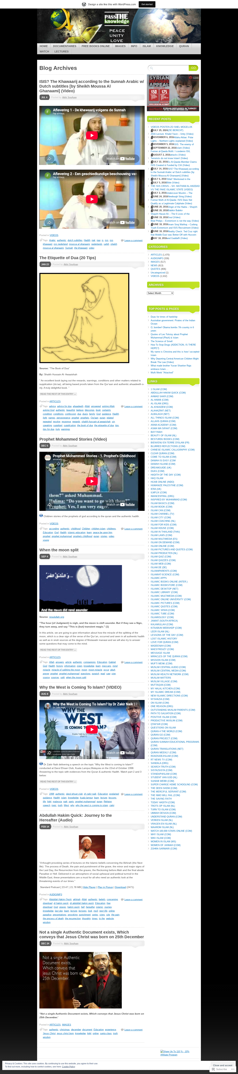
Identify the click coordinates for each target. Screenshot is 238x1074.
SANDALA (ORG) (159, 763)
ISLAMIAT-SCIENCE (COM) (165, 574)
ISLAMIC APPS (159, 578)
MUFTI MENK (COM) (161, 663)
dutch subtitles (75, 240)
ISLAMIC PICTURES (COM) (165, 603)
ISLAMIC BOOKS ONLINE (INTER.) (169, 581)
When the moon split (59, 550)
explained (114, 794)
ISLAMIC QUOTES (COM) (164, 606)
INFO (134, 46)
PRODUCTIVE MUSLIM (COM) (166, 720)
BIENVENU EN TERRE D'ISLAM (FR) (170, 442)
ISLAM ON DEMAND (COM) (165, 542)
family (92, 414)
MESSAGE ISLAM (160, 653)
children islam (98, 528)
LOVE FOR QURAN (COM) (164, 642)
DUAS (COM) (157, 471)
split (62, 677)
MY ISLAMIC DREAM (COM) (165, 692)
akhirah (76, 899)
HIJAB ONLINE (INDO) (162, 482)
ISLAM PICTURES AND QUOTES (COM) (172, 549)
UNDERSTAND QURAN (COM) (166, 816)
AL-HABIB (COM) (159, 400)
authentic (61, 240)
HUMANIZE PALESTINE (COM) (167, 485)
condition (47, 414)
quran (102, 417)
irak (93, 240)
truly (58, 429)
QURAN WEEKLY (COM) (163, 752)
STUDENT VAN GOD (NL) (164, 777)
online (112, 911)
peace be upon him (102, 532)
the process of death (53, 918)
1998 (51, 794)
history (59, 666)
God (98, 414)
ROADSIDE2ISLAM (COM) (164, 756)
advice (52, 406)
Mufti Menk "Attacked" (162, 372)
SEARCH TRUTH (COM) (163, 766)
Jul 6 (44, 97)
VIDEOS (54, 235)
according (54, 528)
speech (46, 805)
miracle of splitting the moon (66, 669)
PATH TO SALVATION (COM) (166, 713)
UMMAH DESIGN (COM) (163, 813)
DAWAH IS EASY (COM (163, 460)
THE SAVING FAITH (161, 798)
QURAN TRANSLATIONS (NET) (167, 749)
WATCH (44, 51)
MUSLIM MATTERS (161, 677)
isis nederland (61, 244)
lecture (103, 797)
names (51, 417)
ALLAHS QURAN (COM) (163, 421)
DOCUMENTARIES (64, 46)
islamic (99, 907)
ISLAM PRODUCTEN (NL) (164, 553)
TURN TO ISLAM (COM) (163, 809)
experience (110, 1029)
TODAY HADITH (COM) (163, 802)
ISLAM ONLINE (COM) (162, 546)
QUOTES (155, 269)
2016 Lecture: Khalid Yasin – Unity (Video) (172, 134)
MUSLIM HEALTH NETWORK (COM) (170, 674)
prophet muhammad (62, 536)
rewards (76, 421)
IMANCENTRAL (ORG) (162, 496)
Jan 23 (45, 264)
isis (106, 240)
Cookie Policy (68, 1066)
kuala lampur (86, 797)
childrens (111, 528)
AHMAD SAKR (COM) (162, 396)
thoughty (86, 918)
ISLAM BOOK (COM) (161, 506)
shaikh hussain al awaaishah (96, 421)
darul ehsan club (74, 794)
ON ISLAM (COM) (160, 703)
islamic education (76, 532)
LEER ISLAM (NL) (160, 631)
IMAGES (120, 46)
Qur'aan (94, 417)
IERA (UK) (156, 489)
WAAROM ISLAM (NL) (162, 827)
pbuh (112, 669)
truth (60, 805)
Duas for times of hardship (164, 316)
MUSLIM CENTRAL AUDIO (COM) (168, 667)
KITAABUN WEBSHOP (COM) (166, 628)
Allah (87, 406)
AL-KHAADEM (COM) (162, 407)
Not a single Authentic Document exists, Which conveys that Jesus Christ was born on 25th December (91, 934)
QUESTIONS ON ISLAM (163, 727)
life (44, 801)
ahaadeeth (78, 406)
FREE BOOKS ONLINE (96, 46)
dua (79, 414)
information (69, 666)
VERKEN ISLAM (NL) (162, 820)
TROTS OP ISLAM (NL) (163, 806)
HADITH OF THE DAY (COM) (166, 474)
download (47, 903)
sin (113, 421)
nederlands (96, 244)
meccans (106, 666)
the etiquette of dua (104, 425)
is (102, 240)
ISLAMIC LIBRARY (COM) (164, 592)
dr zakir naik (90, 794)
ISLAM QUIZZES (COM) (163, 560)
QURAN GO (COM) (160, 734)
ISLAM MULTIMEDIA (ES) (164, 539)
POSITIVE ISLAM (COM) (163, 717)
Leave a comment (133, 240)
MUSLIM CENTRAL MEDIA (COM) (168, 670)
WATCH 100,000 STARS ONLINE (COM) (171, 831)
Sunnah (69, 248)
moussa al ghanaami (79, 244)
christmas (65, 1029)
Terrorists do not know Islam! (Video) (169, 158)
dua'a (85, 414)
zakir (111, 805)
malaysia (57, 801)
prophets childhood (82, 536)
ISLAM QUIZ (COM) (161, 556)
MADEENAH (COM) (161, 646)
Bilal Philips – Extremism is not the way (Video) (175, 221)
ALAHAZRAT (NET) (161, 410)
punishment (85, 914)
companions (89, 662)
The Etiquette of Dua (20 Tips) (67, 258)
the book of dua (85, 425)
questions (85, 673)
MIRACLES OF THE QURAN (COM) (169, 656)
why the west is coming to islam (92, 805)
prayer (46, 673)
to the (102, 918)
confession (70, 414)
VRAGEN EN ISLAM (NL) (164, 823)
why (72, 805)
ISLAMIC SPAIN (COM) (163, 610)
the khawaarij (80, 248)
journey (108, 907)
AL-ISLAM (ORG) (159, 403)
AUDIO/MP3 (55, 894)
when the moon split (76, 677)
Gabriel (112, 662)
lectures (83, 911)
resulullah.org (56, 616)
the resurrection (73, 918)
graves (62, 907)
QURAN (184, 46)
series (95, 914)
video (91, 248)
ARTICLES (55, 401)
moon (84, 669)
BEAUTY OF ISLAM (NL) (163, 435)
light (45, 417)
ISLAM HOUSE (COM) (162, 528)
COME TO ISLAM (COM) (163, 457)
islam (79, 666)
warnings (65, 429)
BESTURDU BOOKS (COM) (165, 439)
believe (79, 410)
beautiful (70, 410)
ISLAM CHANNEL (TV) (162, 514)
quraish (95, 673)
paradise (47, 914)
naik (65, 801)
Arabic (52, 240)
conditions (58, 414)
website (110, 918)
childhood (75, 528)
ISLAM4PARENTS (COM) (164, 571)
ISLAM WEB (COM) (161, 563)
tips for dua (48, 429)
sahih (106, 244)
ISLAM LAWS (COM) (161, 535)
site (108, 914)
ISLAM (147, 46)
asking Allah (108, 406)
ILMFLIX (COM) (159, 492)
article (68, 662)
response (66, 421)
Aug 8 (44, 694)
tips (117, 425)
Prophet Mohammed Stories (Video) (73, 439)
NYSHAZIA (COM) (160, 699)
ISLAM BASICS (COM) (162, 503)
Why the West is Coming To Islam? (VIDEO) (80, 687)
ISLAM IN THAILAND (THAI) (165, 531)
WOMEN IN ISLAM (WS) (163, 841)
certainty (106, 410)
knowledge (89, 666)
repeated (47, 421)
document (87, 1029)
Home (44, 46)
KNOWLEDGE (165, 46)
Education (48, 532)
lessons (112, 797)
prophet (75, 417)
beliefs (102, 899)
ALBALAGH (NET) (160, 414)
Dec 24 (45, 943)
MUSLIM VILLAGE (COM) (164, 681)
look (90, 911)
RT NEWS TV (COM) (161, 759)
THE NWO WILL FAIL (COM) (165, 795)
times (95, 918)
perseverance (63, 417)
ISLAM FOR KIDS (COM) (163, 524)
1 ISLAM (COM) (159, 389)
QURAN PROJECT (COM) (164, 738)
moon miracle (95, 669)
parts (71, 801)
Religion (108, 801)
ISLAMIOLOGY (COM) (162, 617)
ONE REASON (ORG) (162, 706)
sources (55, 677)
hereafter (90, 907)
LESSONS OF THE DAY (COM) (167, 635)
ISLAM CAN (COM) (160, 510)
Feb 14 (45, 826)
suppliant (57, 425)
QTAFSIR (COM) (159, 724)
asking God (48, 410)
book (98, 410)
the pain (115, 914)
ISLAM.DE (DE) (159, 567)
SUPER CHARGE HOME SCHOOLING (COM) (174, 784)
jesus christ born (65, 1033)
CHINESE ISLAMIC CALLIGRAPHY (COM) (173, 449)
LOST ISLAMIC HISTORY (164, 638)
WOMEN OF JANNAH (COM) (166, 845)
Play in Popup (105, 887)
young (46, 540)
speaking (47, 425)
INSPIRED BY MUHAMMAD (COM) (169, 499)
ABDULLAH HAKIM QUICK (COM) (168, 392)
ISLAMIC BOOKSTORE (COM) (166, 585)
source (46, 677)
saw (108, 673)
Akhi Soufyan (69, 97)
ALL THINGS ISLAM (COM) (165, 417)
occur (106, 669)
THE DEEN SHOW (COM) (164, 788)
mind (115, 666)
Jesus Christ (49, 1033)
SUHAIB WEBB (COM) (162, 781)
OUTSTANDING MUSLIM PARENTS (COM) (173, 710)
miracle (46, 669)
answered (96, 406)
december (76, 1029)
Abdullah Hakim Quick (60, 899)
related (110, 417)
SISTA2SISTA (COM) (161, 770)
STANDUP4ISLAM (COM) (164, 774)
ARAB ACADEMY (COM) (163, 425)
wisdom (47, 922)
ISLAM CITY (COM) (161, 517)
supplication (70, 425)
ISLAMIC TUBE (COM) (162, 613)
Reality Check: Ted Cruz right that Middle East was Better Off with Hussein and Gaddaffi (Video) (174, 235)
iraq (98, 240)
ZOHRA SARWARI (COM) (164, 848)
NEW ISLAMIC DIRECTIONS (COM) (169, 695)
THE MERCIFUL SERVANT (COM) (168, 791)
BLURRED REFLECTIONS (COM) (168, 446)
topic (54, 805)
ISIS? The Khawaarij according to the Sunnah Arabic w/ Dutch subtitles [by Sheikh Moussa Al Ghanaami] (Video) (91, 86)
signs (102, 914)
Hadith (87, 240)
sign (114, 673)
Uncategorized (158, 272)
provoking (73, 914)
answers (60, 662)
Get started (147, 4)
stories (104, 536)
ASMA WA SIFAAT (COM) (164, 428)
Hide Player (89, 887)
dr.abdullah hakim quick (82, 903)
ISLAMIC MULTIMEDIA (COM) (166, 596)
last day (59, 911)
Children (86, 528)
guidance (106, 414)
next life (103, 911)
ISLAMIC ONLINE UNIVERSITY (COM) (171, 599)
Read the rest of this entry (58, 394)
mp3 (96, 911)
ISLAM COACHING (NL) (163, 521)
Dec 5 (44, 445)
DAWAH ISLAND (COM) (163, 464)
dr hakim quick (61, 903)
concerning (112, 899)
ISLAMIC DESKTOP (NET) (164, 588)
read (103, 673)
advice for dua (64, 406)
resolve (56, 421)
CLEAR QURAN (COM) (162, 453)
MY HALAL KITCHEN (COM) (165, 688)
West (66, 805)
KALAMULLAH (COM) (162, 624)
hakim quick (73, 907)
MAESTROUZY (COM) (162, 649)
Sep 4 (44, 556)
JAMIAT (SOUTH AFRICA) (164, 620)
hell (83, 907)
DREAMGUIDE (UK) (161, 467)
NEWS (154, 265)
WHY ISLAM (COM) (161, 834)
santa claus (106, 1033)
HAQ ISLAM (157, 478)
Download (120, 887)
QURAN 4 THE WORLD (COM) (166, 731)
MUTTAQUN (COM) (161, 685)
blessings (89, 410)
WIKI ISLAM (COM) (161, 838)
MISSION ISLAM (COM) (163, 660)
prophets (84, 417)
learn (89, 532)
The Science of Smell (161, 341)
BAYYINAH (156, 432)
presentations (59, 914)
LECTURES (62, 51)
